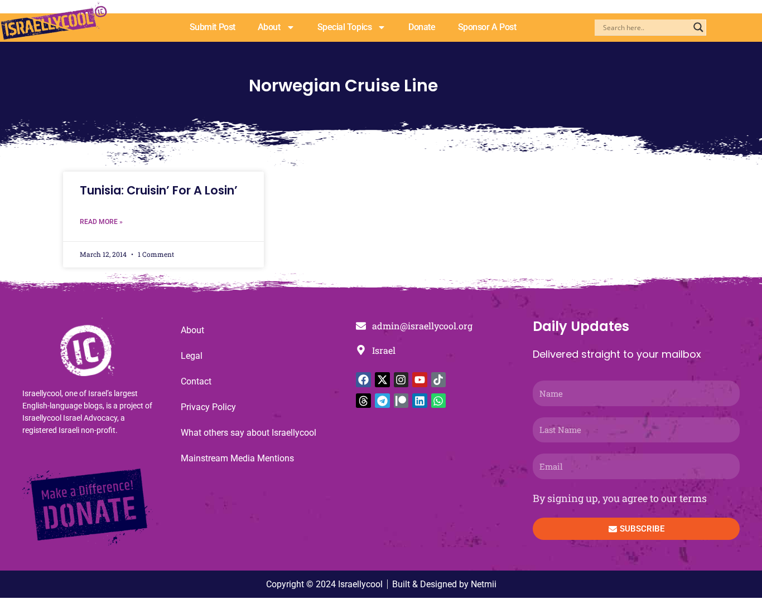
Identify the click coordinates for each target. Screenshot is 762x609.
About (269, 27)
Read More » (101, 222)
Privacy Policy (208, 407)
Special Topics (344, 27)
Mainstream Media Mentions (237, 458)
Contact (196, 381)
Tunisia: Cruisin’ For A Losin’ (159, 190)
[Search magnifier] (698, 27)
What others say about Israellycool (248, 432)
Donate (421, 27)
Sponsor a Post (487, 27)
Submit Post (212, 27)
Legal (191, 355)
